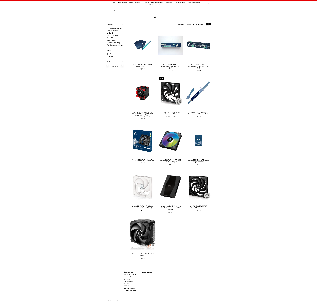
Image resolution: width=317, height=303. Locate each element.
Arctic (111, 56)
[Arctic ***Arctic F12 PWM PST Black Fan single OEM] (170, 93)
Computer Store (112, 35)
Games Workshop (113, 43)
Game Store (111, 38)
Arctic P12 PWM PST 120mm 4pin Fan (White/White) (142, 207)
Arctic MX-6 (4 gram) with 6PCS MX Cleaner (142, 65)
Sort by (189, 24)
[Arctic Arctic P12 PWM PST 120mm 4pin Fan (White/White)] (143, 187)
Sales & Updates (112, 30)
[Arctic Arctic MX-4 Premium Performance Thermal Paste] (198, 93)
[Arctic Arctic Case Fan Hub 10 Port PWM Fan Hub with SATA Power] (170, 187)
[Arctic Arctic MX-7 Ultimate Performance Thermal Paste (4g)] (198, 45)
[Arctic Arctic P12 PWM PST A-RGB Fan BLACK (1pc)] (170, 141)
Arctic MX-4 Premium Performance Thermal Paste (198, 113)
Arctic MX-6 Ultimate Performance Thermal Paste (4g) (170, 66)
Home (107, 11)
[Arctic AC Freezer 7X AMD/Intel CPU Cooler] (143, 235)
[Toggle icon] (209, 3)
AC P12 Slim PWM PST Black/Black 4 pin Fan (198, 207)
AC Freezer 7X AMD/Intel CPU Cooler (143, 254)
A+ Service (145, 2)
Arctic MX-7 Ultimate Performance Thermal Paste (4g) (198, 66)
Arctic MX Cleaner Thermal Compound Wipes (198, 161)
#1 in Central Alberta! (120, 2)
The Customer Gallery (156, 5)
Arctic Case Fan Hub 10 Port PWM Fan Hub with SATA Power (170, 207)
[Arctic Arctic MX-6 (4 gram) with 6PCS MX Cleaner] (143, 45)
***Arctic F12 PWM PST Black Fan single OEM (170, 113)
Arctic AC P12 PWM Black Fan (143, 160)
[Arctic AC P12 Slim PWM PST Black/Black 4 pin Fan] (198, 187)
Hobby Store (111, 40)
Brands (113, 11)
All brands (112, 54)
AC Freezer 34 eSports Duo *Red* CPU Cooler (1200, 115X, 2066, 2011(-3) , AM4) (142, 114)
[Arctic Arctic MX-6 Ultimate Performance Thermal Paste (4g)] (170, 45)
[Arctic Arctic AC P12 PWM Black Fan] (143, 141)
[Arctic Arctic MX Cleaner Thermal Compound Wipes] (198, 141)
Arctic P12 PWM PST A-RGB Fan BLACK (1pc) (170, 161)
